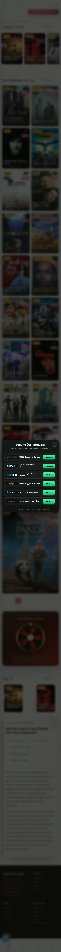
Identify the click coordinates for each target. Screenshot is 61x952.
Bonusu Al (48, 457)
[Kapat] (54, 444)
